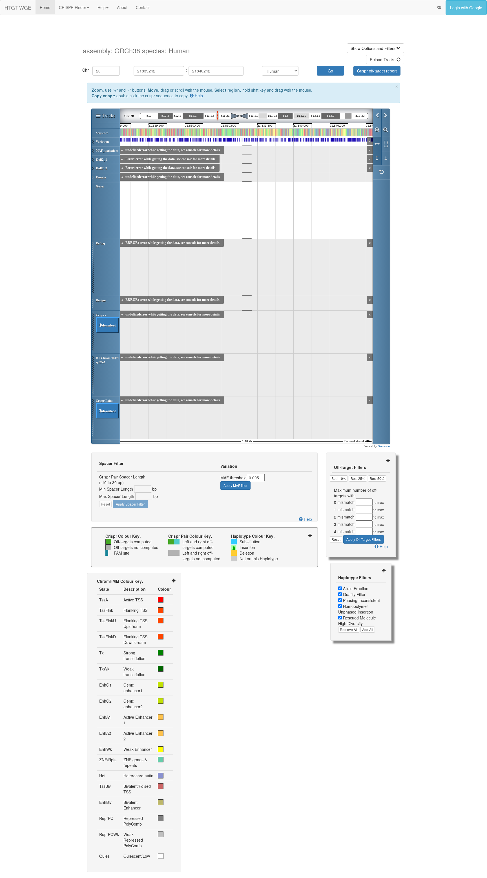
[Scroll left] (377, 116)
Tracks (107, 115)
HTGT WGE (18, 7)
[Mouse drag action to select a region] (385, 144)
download (109, 325)
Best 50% (377, 478)
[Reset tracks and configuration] (381, 172)
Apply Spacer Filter (130, 504)
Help (102, 7)
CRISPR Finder (72, 7)
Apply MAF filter (235, 485)
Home (45, 7)
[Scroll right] (385, 116)
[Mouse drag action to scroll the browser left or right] (377, 144)
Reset (105, 504)
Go (330, 71)
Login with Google (466, 7)
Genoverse (384, 446)
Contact (143, 7)
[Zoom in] (377, 130)
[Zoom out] (385, 130)
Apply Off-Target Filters (363, 539)
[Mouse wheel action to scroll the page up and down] (377, 158)
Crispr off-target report (377, 71)
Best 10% (338, 478)
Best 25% (358, 478)
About (122, 7)
